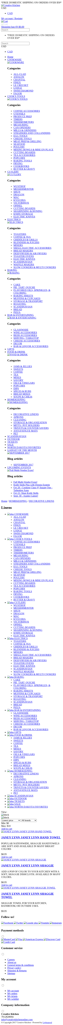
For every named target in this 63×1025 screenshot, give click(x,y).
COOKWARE (14, 59)
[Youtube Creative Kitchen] (44, 923)
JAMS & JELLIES (22, 366)
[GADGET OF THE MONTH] (18, 453)
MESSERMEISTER (23, 189)
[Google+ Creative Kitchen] (31, 923)
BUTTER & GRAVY (24, 169)
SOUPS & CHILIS (22, 396)
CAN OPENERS (22, 127)
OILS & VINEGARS (24, 383)
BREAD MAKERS (23, 250)
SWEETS (18, 369)
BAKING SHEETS (23, 295)
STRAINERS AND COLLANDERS (31, 133)
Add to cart (6, 828)
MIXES (17, 377)
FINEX (17, 82)
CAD (10, 13)
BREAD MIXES (21, 394)
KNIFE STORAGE (23, 214)
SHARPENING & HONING (27, 211)
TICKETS (12, 442)
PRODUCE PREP (22, 116)
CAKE (16, 284)
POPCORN (19, 158)
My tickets (12, 996)
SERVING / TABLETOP (26, 338)
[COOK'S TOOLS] (17, 99)
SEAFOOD (19, 144)
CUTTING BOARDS (24, 152)
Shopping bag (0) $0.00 (12, 26)
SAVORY (18, 380)
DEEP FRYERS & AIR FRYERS (30, 253)
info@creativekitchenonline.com (17, 1019)
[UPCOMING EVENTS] (20, 470)
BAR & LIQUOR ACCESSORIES (30, 346)
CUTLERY (13, 171)
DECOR (17, 343)
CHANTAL (19, 79)
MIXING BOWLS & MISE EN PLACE (33, 149)
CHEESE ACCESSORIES (26, 340)
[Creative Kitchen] (10, 5)
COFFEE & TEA (22, 237)
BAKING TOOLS (22, 160)
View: (4, 812)
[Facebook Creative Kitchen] (7, 923)
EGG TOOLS (20, 136)
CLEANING (19, 419)
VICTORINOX (21, 203)
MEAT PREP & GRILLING (27, 141)
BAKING (12, 270)
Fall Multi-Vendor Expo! (25, 482)
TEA (15, 374)
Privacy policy (14, 968)
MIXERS (18, 245)
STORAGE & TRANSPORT (28, 301)
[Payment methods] (8, 939)
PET (15, 433)
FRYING (18, 163)
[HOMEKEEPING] (17, 402)
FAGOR (17, 93)
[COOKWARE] (15, 62)
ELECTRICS (14, 219)
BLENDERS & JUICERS (26, 242)
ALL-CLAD (19, 74)
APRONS (18, 417)
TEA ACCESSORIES (24, 155)
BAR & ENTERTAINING (20, 315)
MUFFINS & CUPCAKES (26, 298)
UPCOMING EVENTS (19, 467)
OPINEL (17, 205)
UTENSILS (19, 113)
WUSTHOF (19, 186)
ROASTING (19, 304)
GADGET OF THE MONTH (22, 450)
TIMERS (17, 119)
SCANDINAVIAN (22, 261)
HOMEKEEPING (16, 399)
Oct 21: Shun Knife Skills (25, 493)
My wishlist (13, 999)
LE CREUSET (20, 85)
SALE (10, 444)
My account (13, 990)
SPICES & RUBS (22, 391)
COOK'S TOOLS (16, 96)
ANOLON (18, 77)
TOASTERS (19, 234)
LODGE (17, 88)
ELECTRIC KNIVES (24, 216)
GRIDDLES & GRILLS (25, 239)
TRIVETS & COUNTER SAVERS (31, 428)
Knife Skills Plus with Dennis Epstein (31, 485)
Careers (11, 959)
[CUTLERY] (14, 174)
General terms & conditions (20, 965)
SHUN (16, 192)
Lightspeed (47, 1022)
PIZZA (16, 312)
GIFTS (10, 349)
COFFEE (18, 372)
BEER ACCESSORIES (25, 335)
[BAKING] (13, 273)
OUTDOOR (13, 439)
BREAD (17, 309)
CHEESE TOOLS (22, 138)
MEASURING (20, 124)
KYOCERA (19, 200)
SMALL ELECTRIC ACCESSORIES (32, 248)
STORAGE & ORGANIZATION (30, 422)
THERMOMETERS (23, 122)
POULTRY (19, 147)
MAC (16, 197)
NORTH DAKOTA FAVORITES (24, 447)
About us (11, 962)
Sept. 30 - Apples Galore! (25, 496)
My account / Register (11, 18)
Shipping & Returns (17, 970)
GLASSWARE (20, 329)
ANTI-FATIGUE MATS (25, 431)
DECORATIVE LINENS (26, 414)
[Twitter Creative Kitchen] (19, 923)
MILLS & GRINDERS (24, 130)
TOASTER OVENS (23, 256)
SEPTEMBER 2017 (23, 464)
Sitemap (11, 973)
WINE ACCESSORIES (25, 332)
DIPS (16, 388)
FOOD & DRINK (16, 352)
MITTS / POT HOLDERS (26, 425)
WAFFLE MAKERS (23, 264)
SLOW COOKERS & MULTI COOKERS (34, 267)
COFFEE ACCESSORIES (26, 111)
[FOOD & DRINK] (17, 354)
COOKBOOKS (21, 166)
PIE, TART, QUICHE (24, 287)
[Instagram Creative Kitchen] (56, 923)
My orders (12, 993)
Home (10, 57)
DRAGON (18, 194)
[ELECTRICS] (15, 222)
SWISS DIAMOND (23, 90)
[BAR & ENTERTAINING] (21, 317)
